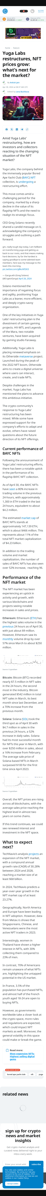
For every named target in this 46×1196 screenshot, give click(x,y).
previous (8, 626)
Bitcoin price (12, 19)
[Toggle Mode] (32, 11)
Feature (16, 48)
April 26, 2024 (25, 278)
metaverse (26, 356)
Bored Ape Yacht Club (16, 1074)
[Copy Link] (27, 129)
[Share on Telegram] (22, 129)
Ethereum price (35, 19)
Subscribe (36, 1164)
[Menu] (41, 11)
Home (7, 48)
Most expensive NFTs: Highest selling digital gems (22, 1056)
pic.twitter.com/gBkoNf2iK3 (16, 269)
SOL (25, 719)
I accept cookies (12, 1184)
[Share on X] (12, 129)
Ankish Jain (15, 82)
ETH (33, 618)
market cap (28, 518)
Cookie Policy (23, 1178)
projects (34, 854)
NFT (33, 177)
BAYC (26, 177)
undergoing (26, 181)
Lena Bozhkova (22, 91)
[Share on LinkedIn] (17, 129)
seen (12, 489)
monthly (8, 639)
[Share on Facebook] (7, 129)
